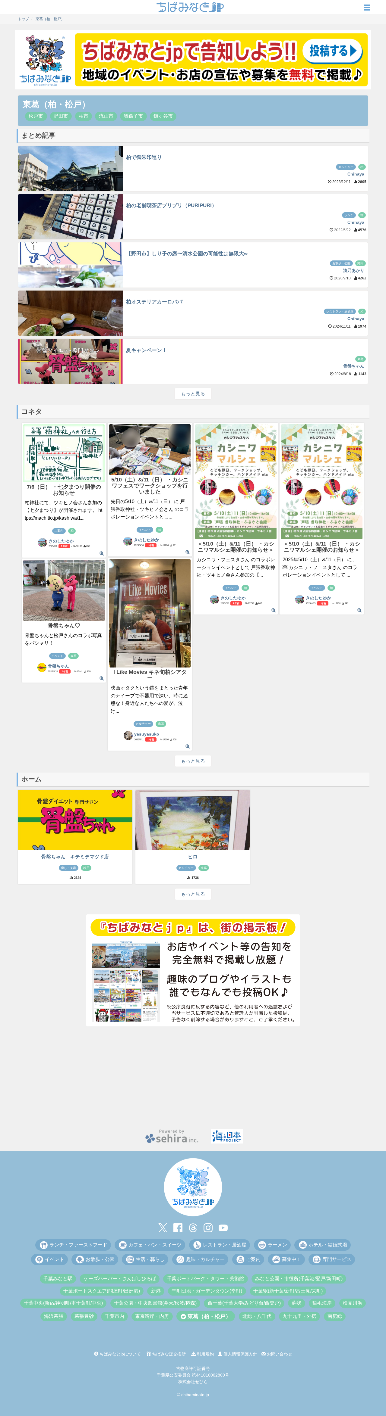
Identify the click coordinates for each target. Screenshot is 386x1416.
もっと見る (193, 393)
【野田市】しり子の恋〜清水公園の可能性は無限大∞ (187, 254)
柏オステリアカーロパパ (154, 302)
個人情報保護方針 (239, 1354)
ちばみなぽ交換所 (168, 1354)
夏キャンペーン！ (146, 350)
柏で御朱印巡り (144, 157)
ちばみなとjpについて (119, 1354)
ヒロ (193, 856)
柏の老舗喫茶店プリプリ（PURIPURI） (171, 205)
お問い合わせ (279, 1354)
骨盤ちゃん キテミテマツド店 (75, 856)
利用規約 (205, 1354)
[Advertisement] (193, 1077)
